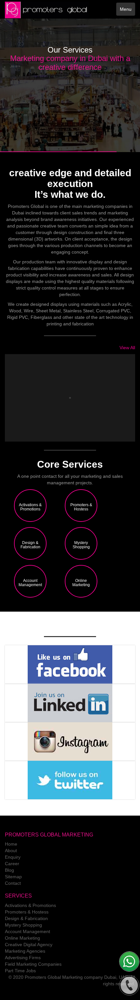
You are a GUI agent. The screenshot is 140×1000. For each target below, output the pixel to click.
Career (12, 863)
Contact (13, 883)
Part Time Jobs (20, 970)
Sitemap (13, 876)
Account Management (27, 931)
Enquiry (13, 857)
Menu (126, 9)
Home (11, 844)
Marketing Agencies (25, 951)
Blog (9, 870)
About (11, 850)
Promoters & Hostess (27, 911)
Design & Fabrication (26, 918)
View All (127, 347)
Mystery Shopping (23, 925)
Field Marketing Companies (33, 964)
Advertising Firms (23, 957)
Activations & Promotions (30, 905)
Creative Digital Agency (28, 944)
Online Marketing (22, 938)
